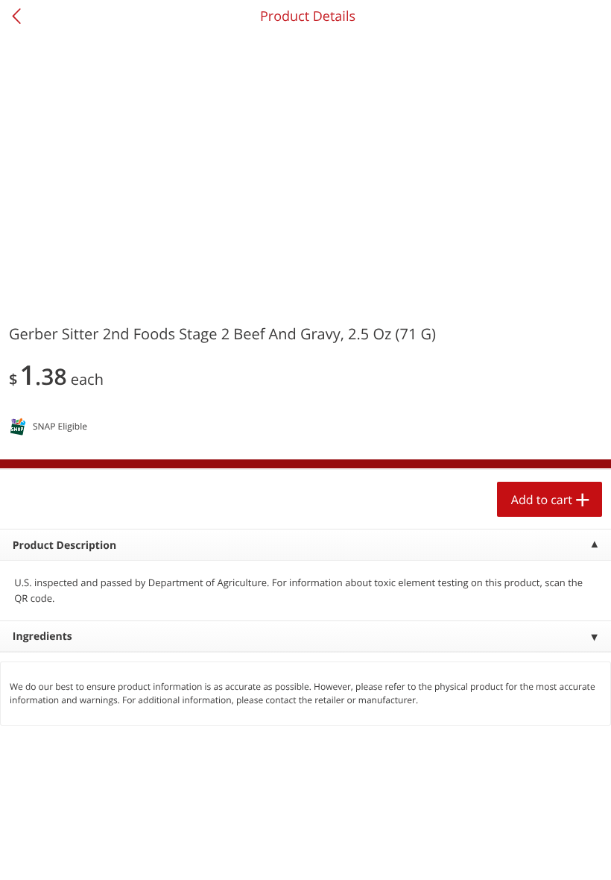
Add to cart (541, 499)
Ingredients (42, 636)
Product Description (64, 545)
